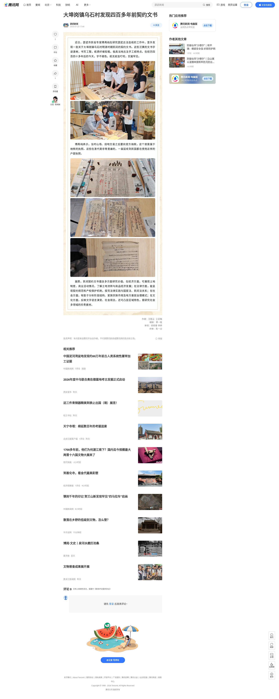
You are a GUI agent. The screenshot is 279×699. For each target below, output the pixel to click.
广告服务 (116, 677)
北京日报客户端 (70, 439)
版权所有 (116, 689)
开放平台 (107, 677)
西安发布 (67, 392)
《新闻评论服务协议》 (102, 589)
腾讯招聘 (125, 677)
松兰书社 (67, 415)
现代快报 (67, 462)
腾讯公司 (109, 689)
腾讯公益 (134, 677)
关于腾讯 (67, 677)
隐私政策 (98, 677)
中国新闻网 (68, 369)
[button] (207, 25)
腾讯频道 (152, 677)
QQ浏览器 (143, 677)
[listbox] (112, 463)
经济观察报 (68, 486)
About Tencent (78, 677)
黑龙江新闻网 (69, 579)
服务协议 (89, 677)
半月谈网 (67, 532)
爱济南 (66, 556)
